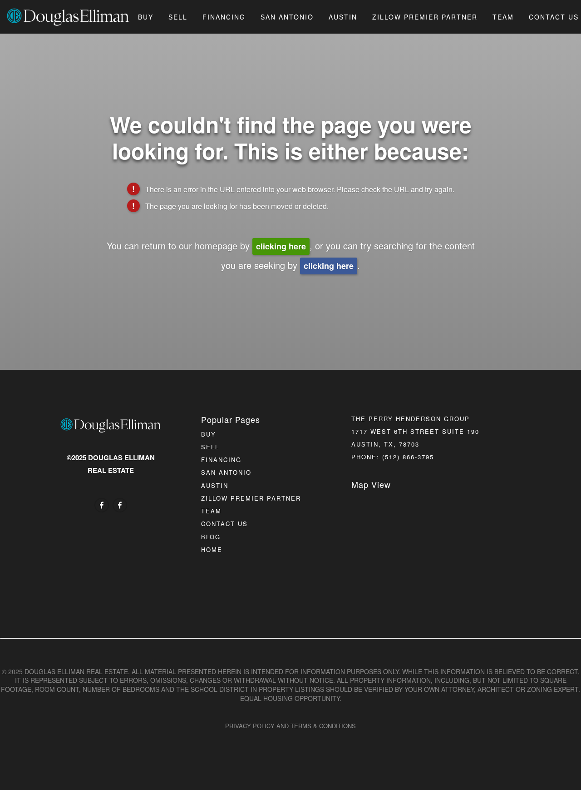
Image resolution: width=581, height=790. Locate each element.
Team (503, 16)
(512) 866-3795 (408, 456)
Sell (177, 16)
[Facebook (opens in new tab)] (101, 505)
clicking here (281, 246)
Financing (224, 16)
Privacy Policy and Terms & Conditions (290, 725)
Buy (145, 16)
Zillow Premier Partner (425, 16)
